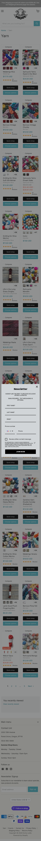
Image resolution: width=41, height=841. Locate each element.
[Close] (37, 386)
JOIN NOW (20, 452)
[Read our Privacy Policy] (34, 442)
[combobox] (10, 431)
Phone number (10, 426)
